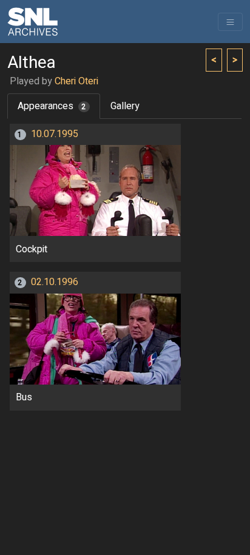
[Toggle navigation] (230, 22)
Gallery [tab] (125, 106)
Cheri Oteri (76, 81)
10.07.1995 (54, 134)
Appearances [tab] (52, 106)
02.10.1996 (54, 282)
